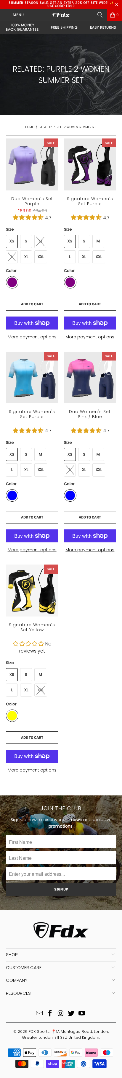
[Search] (100, 15)
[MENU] (3, 15)
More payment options (32, 337)
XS (11, 241)
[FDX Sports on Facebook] (50, 1013)
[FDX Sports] (61, 15)
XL (26, 257)
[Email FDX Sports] (39, 1013)
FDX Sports (39, 1031)
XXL (41, 257)
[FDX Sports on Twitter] (71, 1013)
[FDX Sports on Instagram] (60, 1013)
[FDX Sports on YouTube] (82, 1013)
